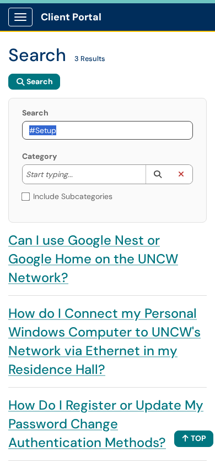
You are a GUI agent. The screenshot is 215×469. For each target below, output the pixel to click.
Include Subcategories (72, 196)
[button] (157, 174)
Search (35, 113)
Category (39, 156)
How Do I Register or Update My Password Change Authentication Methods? (105, 423)
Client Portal (71, 17)
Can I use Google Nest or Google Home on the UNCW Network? (93, 258)
